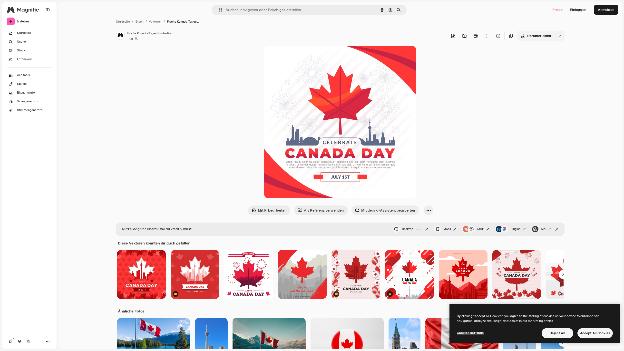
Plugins (515, 229)
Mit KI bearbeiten (272, 210)
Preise (557, 10)
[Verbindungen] (11, 341)
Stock (139, 22)
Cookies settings (470, 333)
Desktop (411, 229)
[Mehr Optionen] (487, 36)
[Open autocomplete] (218, 10)
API (543, 229)
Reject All (557, 333)
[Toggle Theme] (28, 341)
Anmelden (606, 10)
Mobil (447, 229)
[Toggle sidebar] (48, 10)
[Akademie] (19, 341)
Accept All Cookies (595, 333)
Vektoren (155, 22)
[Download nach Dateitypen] (560, 36)
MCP (480, 229)
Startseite (123, 22)
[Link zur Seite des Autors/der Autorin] (120, 36)
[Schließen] (557, 229)
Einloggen (578, 10)
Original (295, 55)
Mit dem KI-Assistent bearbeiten (388, 210)
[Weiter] (563, 274)
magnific (132, 38)
